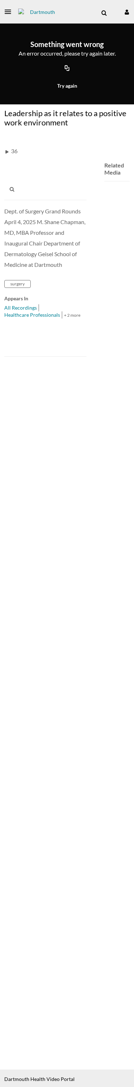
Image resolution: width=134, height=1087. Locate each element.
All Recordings (20, 308)
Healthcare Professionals (32, 315)
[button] (10, 12)
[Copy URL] (67, 68)
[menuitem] (103, 13)
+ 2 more (72, 315)
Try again (67, 86)
